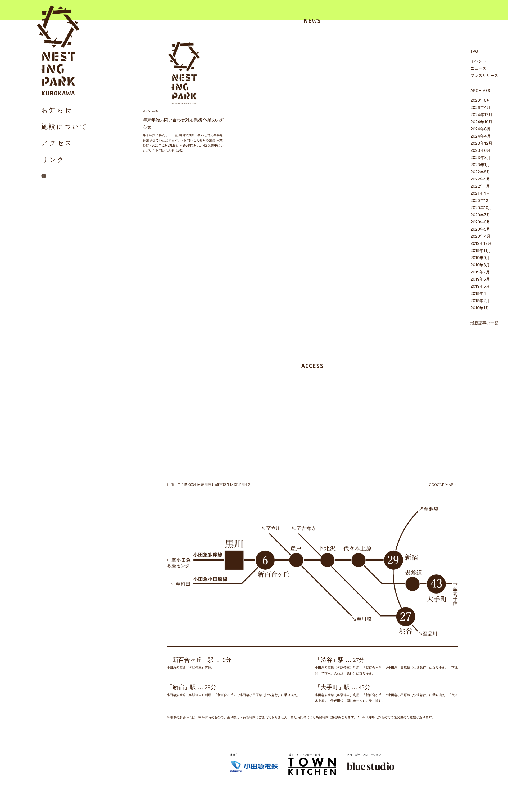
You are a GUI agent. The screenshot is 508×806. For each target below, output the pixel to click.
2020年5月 (480, 229)
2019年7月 (480, 271)
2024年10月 (481, 121)
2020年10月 (481, 207)
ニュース (478, 68)
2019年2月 (480, 300)
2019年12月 (481, 243)
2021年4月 (480, 193)
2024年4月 (480, 136)
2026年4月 (480, 107)
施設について (64, 126)
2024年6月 (480, 128)
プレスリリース (484, 75)
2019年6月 (480, 279)
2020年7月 (480, 214)
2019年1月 (479, 307)
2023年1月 (480, 164)
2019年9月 (480, 257)
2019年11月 (480, 250)
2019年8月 (480, 264)
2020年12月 (481, 200)
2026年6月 (480, 100)
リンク (53, 159)
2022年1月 (480, 186)
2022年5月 (480, 178)
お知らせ (56, 110)
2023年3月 (480, 157)
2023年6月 (480, 150)
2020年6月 (480, 221)
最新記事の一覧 (484, 322)
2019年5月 (480, 286)
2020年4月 (480, 236)
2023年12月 (481, 143)
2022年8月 (480, 171)
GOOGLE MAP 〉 (443, 485)
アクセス (57, 143)
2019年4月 (480, 293)
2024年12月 (481, 114)
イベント (478, 61)
